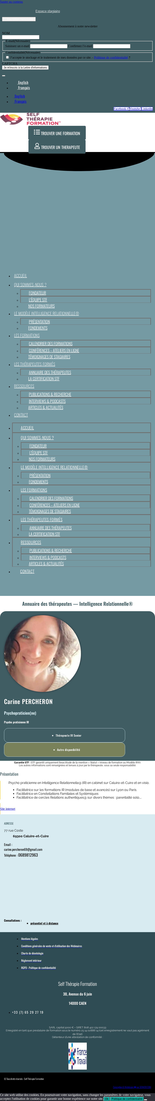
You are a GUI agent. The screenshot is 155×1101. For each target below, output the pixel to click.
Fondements (37, 328)
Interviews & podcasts (47, 401)
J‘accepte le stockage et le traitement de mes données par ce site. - (70, 57)
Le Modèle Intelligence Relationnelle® (46, 313)
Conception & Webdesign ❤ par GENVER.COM (132, 1087)
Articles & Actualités (45, 407)
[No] (145, 1099)
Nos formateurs (41, 306)
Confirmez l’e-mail (80, 46)
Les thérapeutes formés (34, 364)
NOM (6, 33)
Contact (21, 415)
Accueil (20, 275)
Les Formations (27, 335)
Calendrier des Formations (50, 343)
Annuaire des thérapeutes (50, 372)
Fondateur (37, 293)
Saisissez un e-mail (17, 46)
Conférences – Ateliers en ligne (54, 350)
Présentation (39, 321)
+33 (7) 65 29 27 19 (28, 1012)
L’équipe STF (38, 300)
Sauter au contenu (11, 1)
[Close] (3, 75)
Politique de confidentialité (111, 57)
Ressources (24, 386)
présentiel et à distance (44, 923)
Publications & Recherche (50, 394)
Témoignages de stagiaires (49, 357)
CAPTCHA (10, 63)
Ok (106, 1098)
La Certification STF (44, 378)
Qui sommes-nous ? (30, 284)
